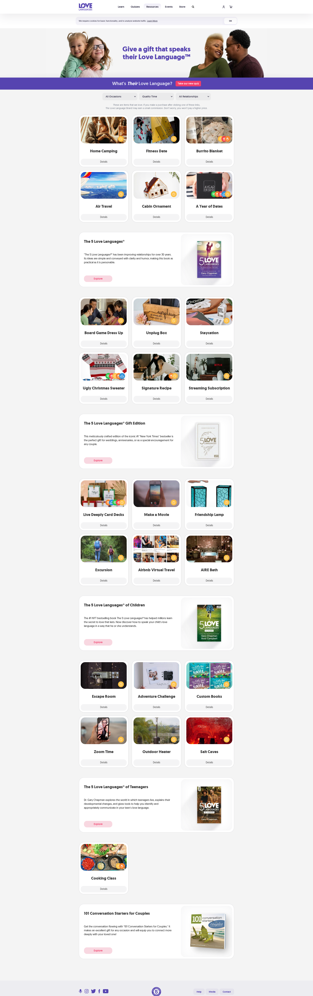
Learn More (152, 21)
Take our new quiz (188, 83)
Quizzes (135, 6)
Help (199, 991)
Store (182, 6)
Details (103, 162)
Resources (152, 6)
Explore (98, 278)
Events (169, 6)
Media (212, 991)
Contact (227, 991)
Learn (121, 6)
